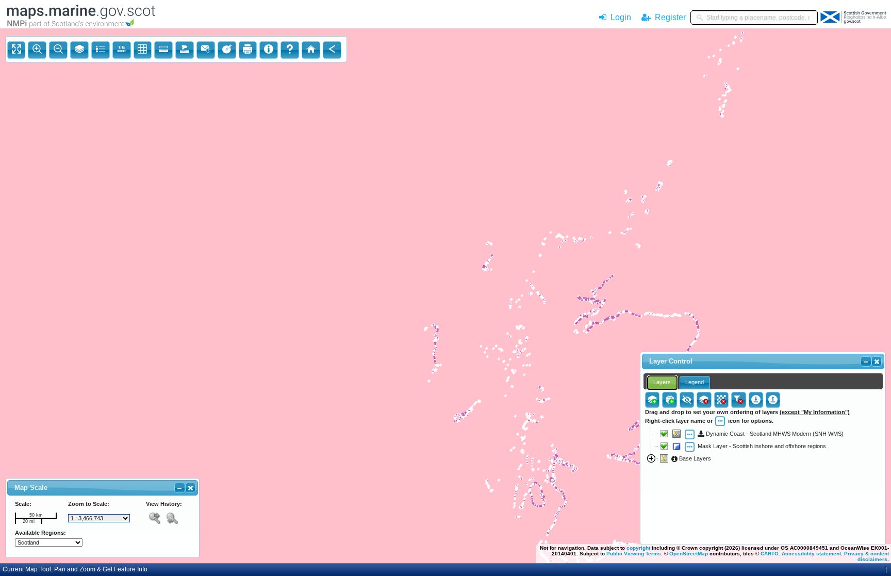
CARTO (770, 553)
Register (668, 17)
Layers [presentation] (662, 382)
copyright (638, 548)
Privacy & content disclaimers (866, 556)
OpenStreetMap (688, 553)
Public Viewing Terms (633, 553)
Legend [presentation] (694, 382)
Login (620, 17)
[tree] (763, 478)
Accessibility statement (811, 553)
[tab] (662, 382)
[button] (190, 488)
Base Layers (694, 458)
